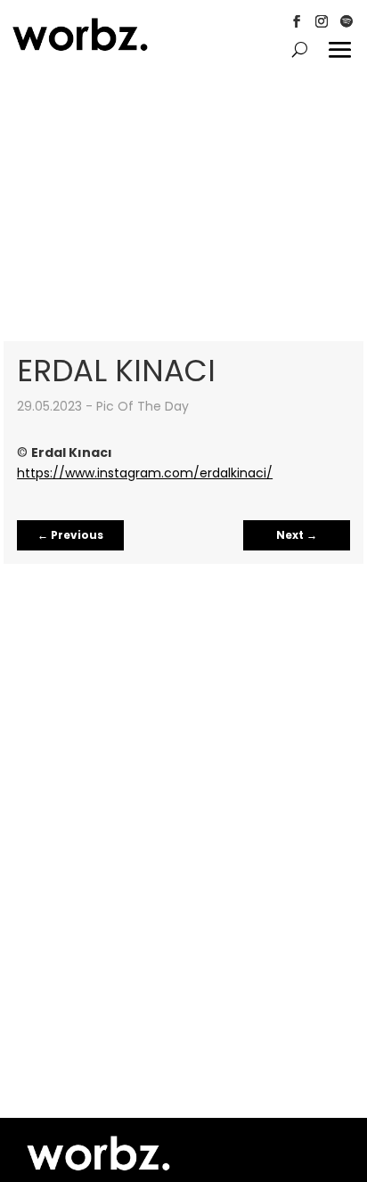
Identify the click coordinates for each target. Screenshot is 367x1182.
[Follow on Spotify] (346, 21)
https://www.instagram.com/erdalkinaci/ (145, 473)
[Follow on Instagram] (321, 21)
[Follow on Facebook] (296, 21)
